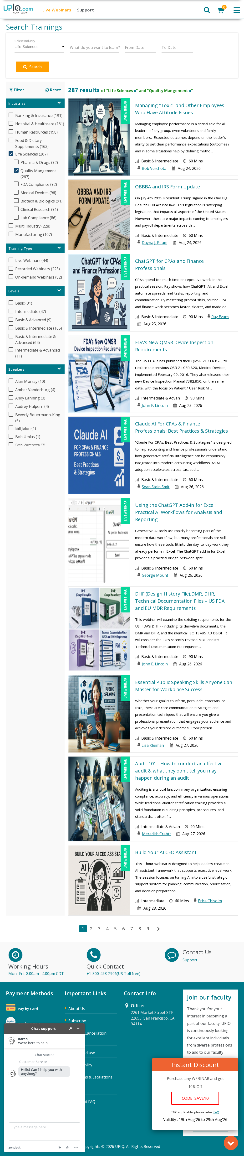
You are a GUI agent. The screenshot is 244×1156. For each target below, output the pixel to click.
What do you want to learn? (95, 47)
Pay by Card (28, 1008)
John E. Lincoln (155, 405)
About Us (76, 1008)
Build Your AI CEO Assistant (166, 852)
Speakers (16, 369)
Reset (55, 90)
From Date (134, 47)
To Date (169, 47)
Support (85, 10)
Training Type (20, 248)
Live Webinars (56, 10)
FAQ (216, 1112)
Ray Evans (220, 316)
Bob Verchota (154, 168)
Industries (16, 103)
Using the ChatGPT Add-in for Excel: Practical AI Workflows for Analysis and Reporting (178, 512)
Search (35, 66)
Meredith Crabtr (156, 833)
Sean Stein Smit (155, 486)
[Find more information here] (44, 1088)
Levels (13, 291)
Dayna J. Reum (154, 242)
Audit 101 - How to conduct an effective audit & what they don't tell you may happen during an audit (179, 770)
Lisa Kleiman (153, 745)
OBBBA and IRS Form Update (167, 186)
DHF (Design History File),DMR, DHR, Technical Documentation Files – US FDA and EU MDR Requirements (180, 601)
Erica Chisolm (210, 900)
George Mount (155, 575)
